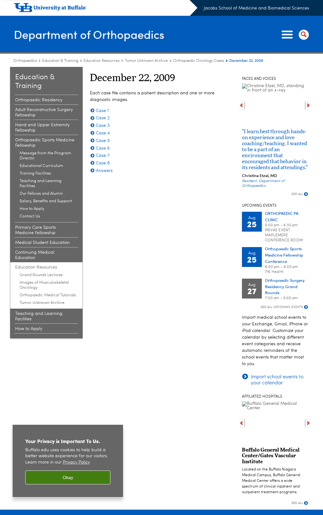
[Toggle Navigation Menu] (294, 34)
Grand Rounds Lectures (41, 275)
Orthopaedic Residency (38, 100)
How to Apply (32, 209)
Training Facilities (35, 173)
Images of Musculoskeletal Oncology (44, 285)
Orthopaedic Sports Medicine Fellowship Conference (284, 255)
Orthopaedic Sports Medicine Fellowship (44, 143)
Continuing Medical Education (34, 255)
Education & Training (60, 61)
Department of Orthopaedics (89, 34)
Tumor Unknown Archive (146, 61)
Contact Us (30, 216)
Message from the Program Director (45, 155)
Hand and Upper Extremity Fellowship (42, 128)
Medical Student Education (42, 242)
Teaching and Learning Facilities (41, 183)
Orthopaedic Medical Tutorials (48, 295)
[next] (308, 105)
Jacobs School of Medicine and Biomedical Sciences (256, 8)
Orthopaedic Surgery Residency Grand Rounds (285, 286)
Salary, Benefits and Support (46, 201)
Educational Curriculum (41, 166)
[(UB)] (105, 9)
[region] (68, 461)
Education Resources (102, 61)
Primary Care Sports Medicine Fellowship (35, 230)
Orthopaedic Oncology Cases (198, 61)
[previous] (241, 105)
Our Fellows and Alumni (41, 194)
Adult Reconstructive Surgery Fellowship (44, 112)
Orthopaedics (25, 61)
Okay (68, 477)
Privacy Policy (76, 462)
